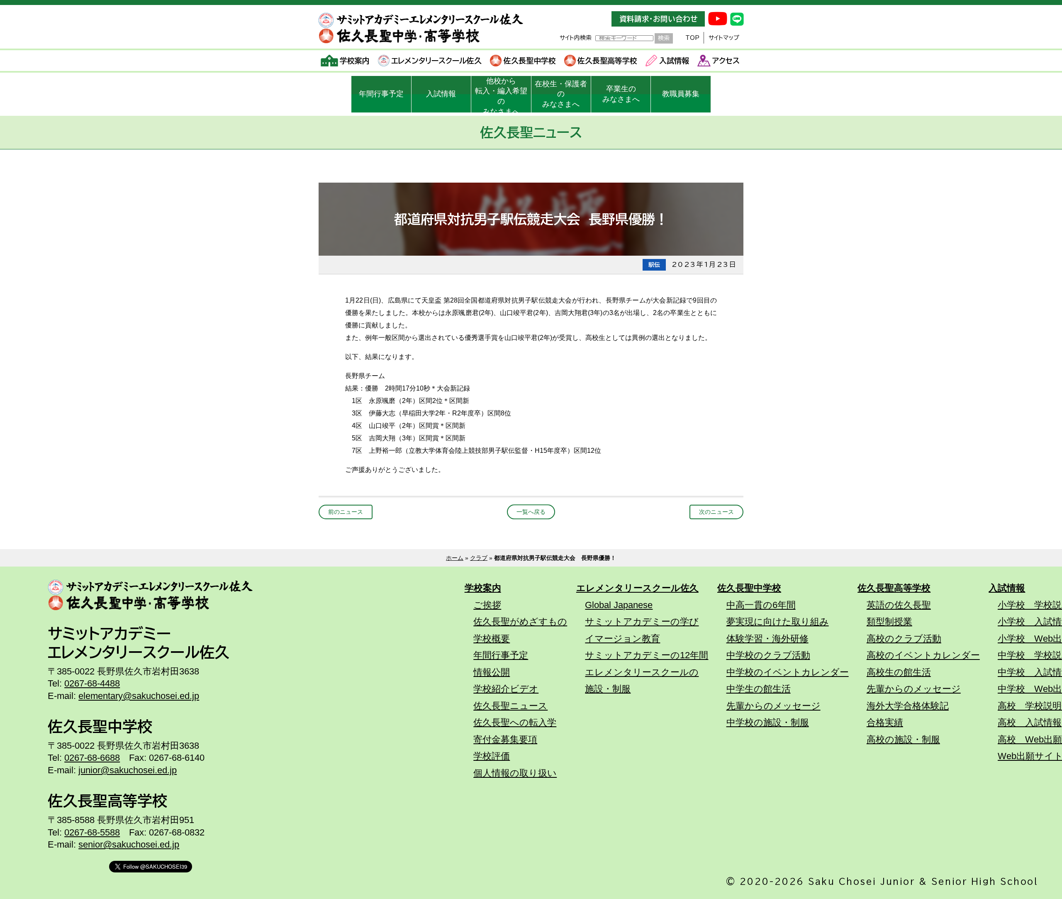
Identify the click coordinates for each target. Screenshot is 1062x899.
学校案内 (355, 60)
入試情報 (674, 60)
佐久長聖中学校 (530, 60)
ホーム (454, 558)
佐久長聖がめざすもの (520, 621)
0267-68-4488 (92, 683)
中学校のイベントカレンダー (787, 672)
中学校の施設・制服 (767, 722)
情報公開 (491, 672)
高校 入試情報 (1030, 722)
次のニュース (716, 511)
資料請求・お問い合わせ (658, 18)
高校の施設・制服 (903, 739)
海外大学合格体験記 (908, 706)
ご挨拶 (487, 605)
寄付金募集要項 (505, 739)
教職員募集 (680, 94)
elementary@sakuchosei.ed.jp (138, 696)
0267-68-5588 (92, 832)
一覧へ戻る (531, 511)
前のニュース (345, 511)
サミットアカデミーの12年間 (646, 655)
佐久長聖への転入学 (514, 722)
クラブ (478, 558)
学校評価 (491, 756)
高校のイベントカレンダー (923, 655)
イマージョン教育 (622, 638)
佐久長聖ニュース (510, 706)
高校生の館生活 (899, 672)
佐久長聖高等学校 (607, 60)
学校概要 (491, 638)
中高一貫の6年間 (761, 605)
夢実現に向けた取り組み (777, 621)
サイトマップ (724, 38)
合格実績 (885, 722)
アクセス (726, 60)
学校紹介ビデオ (505, 689)
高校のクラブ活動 (904, 638)
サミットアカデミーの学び (642, 621)
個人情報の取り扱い (515, 773)
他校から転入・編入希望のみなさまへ (501, 94)
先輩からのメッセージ (773, 706)
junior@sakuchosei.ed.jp (127, 770)
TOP (692, 38)
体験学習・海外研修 (767, 638)
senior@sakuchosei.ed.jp (128, 844)
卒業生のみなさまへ (621, 94)
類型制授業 (889, 621)
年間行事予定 (381, 94)
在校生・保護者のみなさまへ (561, 94)
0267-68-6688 (92, 757)
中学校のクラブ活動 (768, 655)
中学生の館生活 (758, 689)
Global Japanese (619, 605)
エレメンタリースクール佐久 (436, 60)
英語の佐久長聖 (899, 605)
